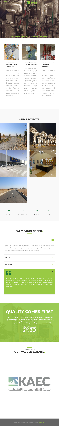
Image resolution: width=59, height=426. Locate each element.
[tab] (29, 241)
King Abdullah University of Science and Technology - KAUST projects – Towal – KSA (43, 150)
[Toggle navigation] (5, 2)
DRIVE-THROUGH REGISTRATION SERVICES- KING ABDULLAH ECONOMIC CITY (14, 123)
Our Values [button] (8, 264)
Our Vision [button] (8, 257)
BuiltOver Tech (42, 422)
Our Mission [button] (8, 240)
